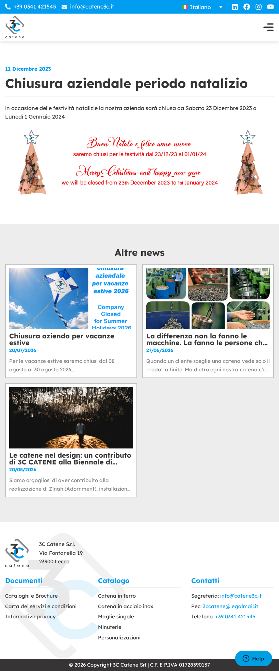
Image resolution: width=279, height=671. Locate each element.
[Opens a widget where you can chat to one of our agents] (253, 659)
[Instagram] (258, 6)
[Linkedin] (234, 6)
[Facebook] (246, 6)
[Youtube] (270, 6)
